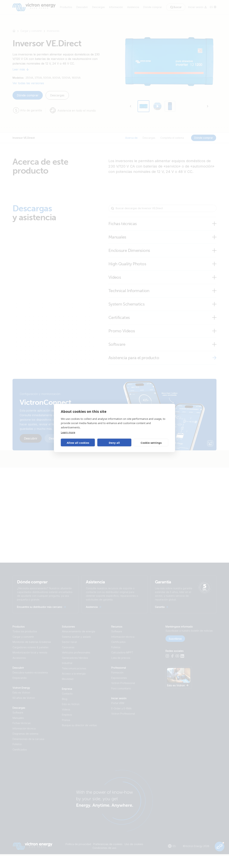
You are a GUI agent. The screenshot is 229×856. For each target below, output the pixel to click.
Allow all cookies (78, 442)
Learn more (68, 432)
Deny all (114, 442)
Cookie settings (151, 442)
